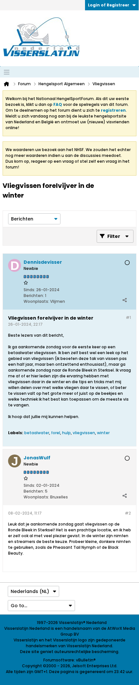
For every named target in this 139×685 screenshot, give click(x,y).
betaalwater (36, 432)
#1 (128, 317)
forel (55, 432)
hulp (66, 432)
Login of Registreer (108, 5)
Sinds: (29, 289)
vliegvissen (84, 432)
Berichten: (34, 295)
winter (103, 432)
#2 (128, 513)
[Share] (124, 299)
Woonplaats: (36, 301)
